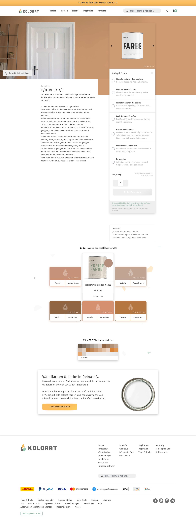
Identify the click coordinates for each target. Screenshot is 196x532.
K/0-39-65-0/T (80, 354)
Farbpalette (103, 449)
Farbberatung (162, 452)
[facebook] (155, 500)
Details (57, 283)
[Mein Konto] (166, 11)
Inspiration (88, 11)
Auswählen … (73, 283)
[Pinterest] (161, 500)
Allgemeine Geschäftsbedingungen (36, 507)
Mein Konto (82, 500)
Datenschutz (34, 503)
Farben (53, 11)
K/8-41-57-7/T (96, 350)
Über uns (107, 500)
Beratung (101, 11)
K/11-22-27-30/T (92, 346)
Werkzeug (123, 449)
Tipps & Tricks (144, 452)
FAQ (22, 503)
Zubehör (75, 11)
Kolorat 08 (45, 86)
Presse (77, 507)
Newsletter (89, 503)
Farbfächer (103, 462)
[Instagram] (167, 500)
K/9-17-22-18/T (96, 346)
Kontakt (94, 500)
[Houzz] (172, 500)
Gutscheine (124, 456)
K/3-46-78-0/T (116, 350)
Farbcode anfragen (106, 466)
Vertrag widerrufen (31, 513)
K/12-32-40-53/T (84, 346)
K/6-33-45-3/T (100, 350)
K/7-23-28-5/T (80, 350)
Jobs (100, 503)
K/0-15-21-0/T (108, 350)
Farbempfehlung (163, 449)
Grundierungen (104, 456)
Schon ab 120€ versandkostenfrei (96, 3)
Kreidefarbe (103, 459)
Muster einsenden (46, 500)
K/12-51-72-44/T (104, 346)
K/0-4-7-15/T (84, 354)
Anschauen (98, 296)
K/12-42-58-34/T (108, 346)
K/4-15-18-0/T (84, 350)
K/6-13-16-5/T (100, 346)
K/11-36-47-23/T (112, 346)
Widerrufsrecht (63, 507)
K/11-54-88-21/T (88, 350)
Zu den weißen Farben (60, 407)
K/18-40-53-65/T (80, 346)
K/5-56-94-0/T (112, 350)
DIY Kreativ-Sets (126, 452)
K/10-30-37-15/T (116, 346)
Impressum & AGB (52, 503)
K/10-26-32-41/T (88, 346)
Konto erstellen (65, 500)
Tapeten (64, 11)
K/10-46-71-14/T (92, 350)
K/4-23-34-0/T (104, 350)
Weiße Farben (104, 452)
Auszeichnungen (72, 503)
